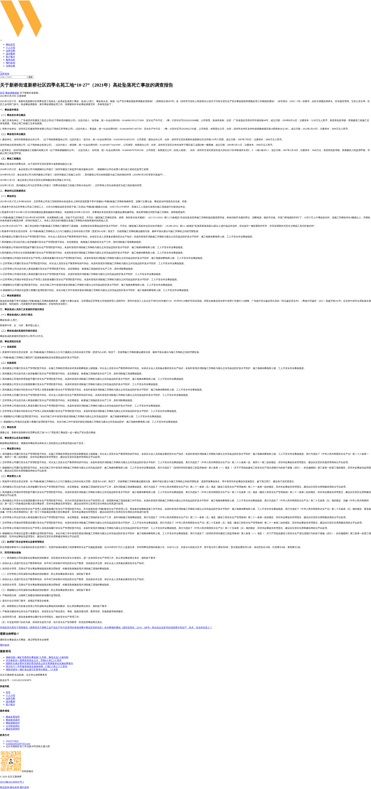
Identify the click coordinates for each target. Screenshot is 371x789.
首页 (2, 93)
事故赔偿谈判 (13, 720)
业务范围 (10, 50)
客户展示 (10, 56)
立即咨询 (4, 74)
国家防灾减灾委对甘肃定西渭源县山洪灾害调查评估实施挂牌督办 (39, 663)
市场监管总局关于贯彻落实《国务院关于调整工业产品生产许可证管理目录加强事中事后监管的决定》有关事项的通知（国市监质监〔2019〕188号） (76, 627)
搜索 (30, 77)
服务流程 (10, 59)
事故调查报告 (12, 93)
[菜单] (1, 40)
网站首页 (10, 44)
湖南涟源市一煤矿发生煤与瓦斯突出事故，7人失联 (32, 669)
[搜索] (1, 71)
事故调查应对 (13, 723)
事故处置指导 (13, 717)
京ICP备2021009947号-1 (12, 782)
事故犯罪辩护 (13, 729)
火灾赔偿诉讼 (13, 726)
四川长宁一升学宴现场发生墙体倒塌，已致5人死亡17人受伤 (36, 666)
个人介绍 (10, 47)
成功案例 (10, 53)
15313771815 (12, 741)
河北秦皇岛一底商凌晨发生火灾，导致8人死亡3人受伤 (33, 660)
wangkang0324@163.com (18, 743)
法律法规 (10, 66)
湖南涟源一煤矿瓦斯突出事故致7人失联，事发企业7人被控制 (37, 657)
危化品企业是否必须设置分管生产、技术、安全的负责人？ (182, 627)
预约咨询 (10, 63)
